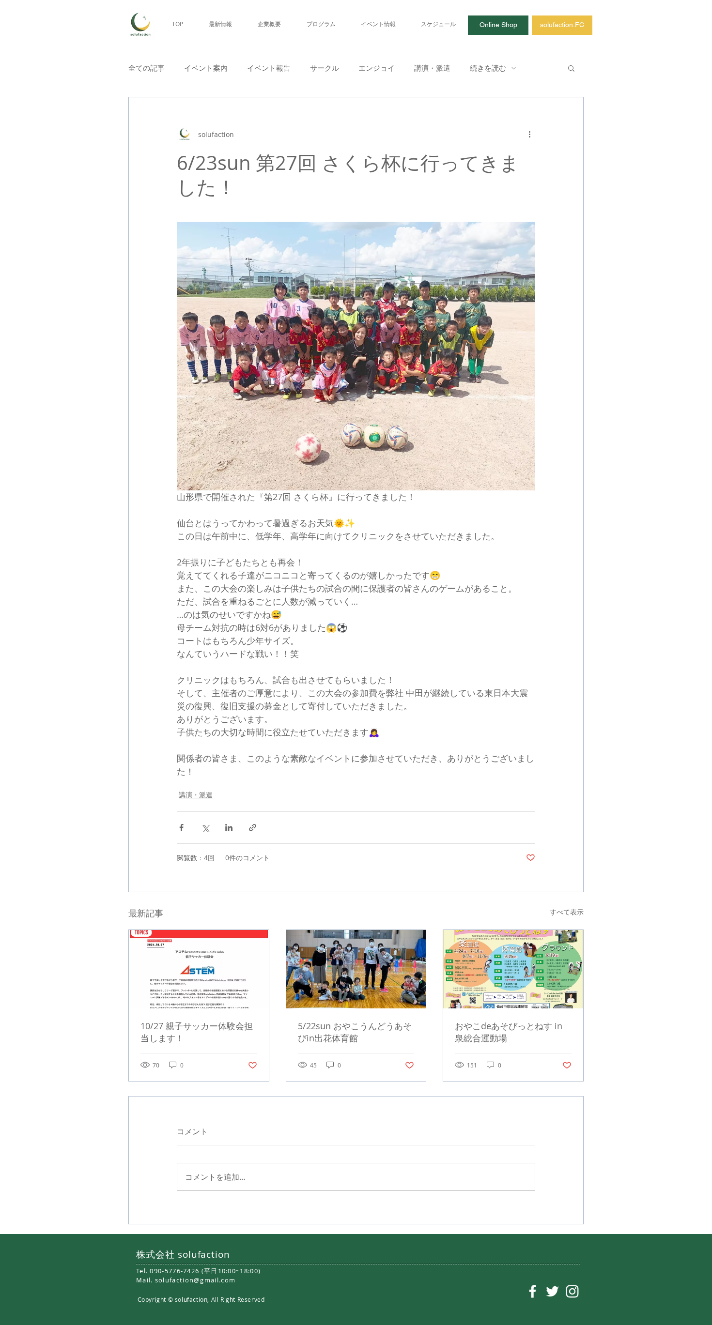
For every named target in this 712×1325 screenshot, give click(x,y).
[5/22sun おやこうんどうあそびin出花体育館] (356, 969)
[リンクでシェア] (252, 827)
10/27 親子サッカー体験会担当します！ (196, 1032)
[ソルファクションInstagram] (572, 1291)
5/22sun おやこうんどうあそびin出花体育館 (355, 1032)
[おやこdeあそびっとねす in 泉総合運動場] (513, 969)
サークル (324, 68)
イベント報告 (269, 68)
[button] (571, 68)
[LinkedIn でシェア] (228, 827)
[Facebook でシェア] (181, 827)
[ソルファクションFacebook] (532, 1291)
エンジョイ (376, 68)
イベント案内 (206, 68)
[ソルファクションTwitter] (552, 1291)
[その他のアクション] (529, 134)
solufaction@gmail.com (195, 1280)
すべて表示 (567, 911)
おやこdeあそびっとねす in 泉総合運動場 (508, 1032)
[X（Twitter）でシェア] (205, 827)
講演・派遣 (432, 68)
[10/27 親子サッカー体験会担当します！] (199, 969)
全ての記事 (146, 68)
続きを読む (488, 68)
